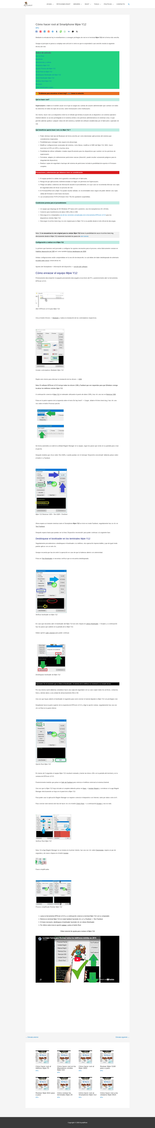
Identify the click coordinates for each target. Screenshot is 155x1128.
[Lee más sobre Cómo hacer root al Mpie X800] (85, 1057)
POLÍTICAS (108, 4)
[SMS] (73, 31)
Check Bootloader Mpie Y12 (45, 78)
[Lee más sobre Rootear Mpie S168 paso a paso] (107, 1057)
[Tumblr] (57, 31)
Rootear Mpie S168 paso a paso (108, 1067)
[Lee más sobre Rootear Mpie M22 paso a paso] (42, 1084)
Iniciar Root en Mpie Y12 (44, 72)
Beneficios (39, 59)
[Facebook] (36, 31)
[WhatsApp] (65, 31)
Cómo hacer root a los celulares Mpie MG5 (109, 1094)
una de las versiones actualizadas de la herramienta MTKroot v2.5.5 (83, 215)
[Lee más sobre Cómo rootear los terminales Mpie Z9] (64, 1084)
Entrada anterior (32, 1037)
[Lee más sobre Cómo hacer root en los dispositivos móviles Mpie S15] (64, 1057)
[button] (129, 4)
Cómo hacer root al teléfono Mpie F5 (43, 1067)
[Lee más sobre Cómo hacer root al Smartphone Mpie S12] (85, 1084)
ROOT (87, 4)
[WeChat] (61, 31)
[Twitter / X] (77, 31)
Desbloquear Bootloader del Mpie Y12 (48, 75)
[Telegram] (53, 31)
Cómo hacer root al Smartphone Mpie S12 (88, 1094)
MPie (37, 28)
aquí (69, 93)
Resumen (39, 84)
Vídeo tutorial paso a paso (44, 87)
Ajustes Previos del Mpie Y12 (45, 68)
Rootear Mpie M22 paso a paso (45, 1094)
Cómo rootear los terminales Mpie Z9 (64, 1094)
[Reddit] (49, 31)
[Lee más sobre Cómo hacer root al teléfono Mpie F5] (42, 1057)
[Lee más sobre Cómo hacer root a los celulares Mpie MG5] (107, 1084)
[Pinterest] (40, 31)
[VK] (69, 31)
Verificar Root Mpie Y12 (43, 81)
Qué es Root (40, 56)
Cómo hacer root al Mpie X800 (86, 1067)
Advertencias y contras (43, 62)
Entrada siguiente (122, 1037)
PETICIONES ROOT (63, 4)
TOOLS (96, 4)
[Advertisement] (77, 1003)
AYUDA (49, 4)
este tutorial (84, 236)
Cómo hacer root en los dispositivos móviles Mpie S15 (66, 1068)
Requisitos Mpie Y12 (42, 65)
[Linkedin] (44, 31)
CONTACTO (121, 4)
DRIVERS (76, 4)
